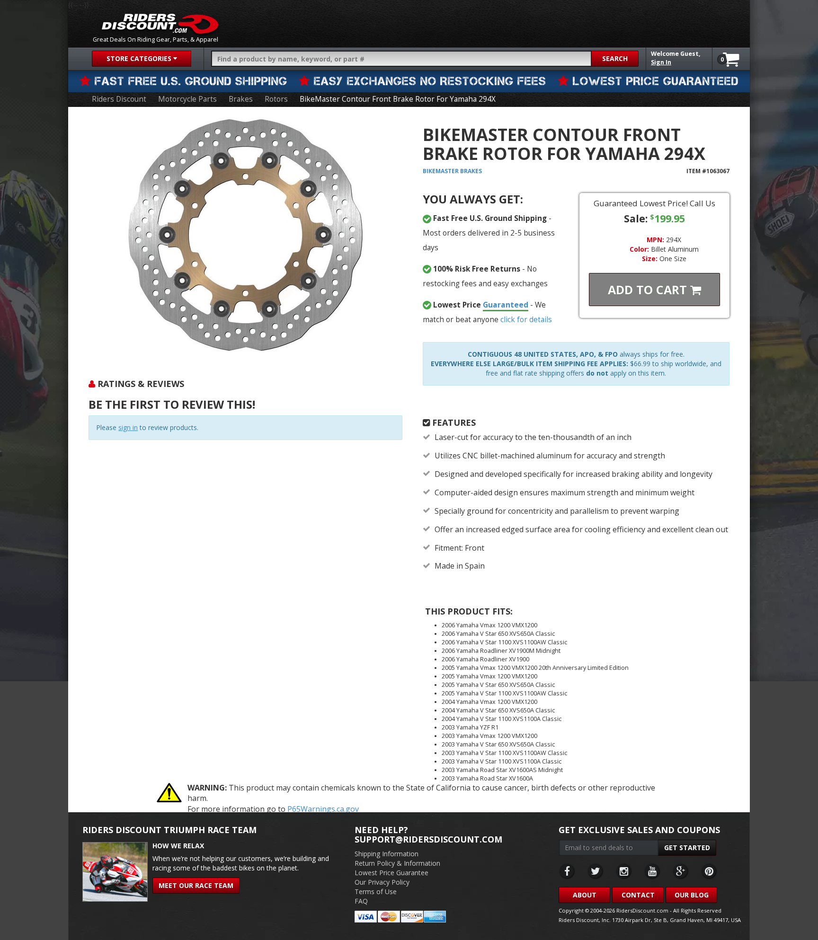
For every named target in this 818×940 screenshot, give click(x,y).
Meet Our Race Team (196, 885)
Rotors (276, 99)
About (584, 894)
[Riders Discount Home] (160, 23)
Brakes (241, 99)
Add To (649, 289)
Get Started (687, 847)
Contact (638, 894)
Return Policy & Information (397, 863)
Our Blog (692, 894)
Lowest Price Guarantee (391, 872)
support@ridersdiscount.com (428, 839)
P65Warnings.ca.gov (323, 809)
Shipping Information (386, 853)
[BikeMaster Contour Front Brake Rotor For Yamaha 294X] (245, 234)
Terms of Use (376, 891)
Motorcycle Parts (187, 99)
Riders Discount (119, 99)
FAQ (361, 900)
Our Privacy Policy (382, 882)
